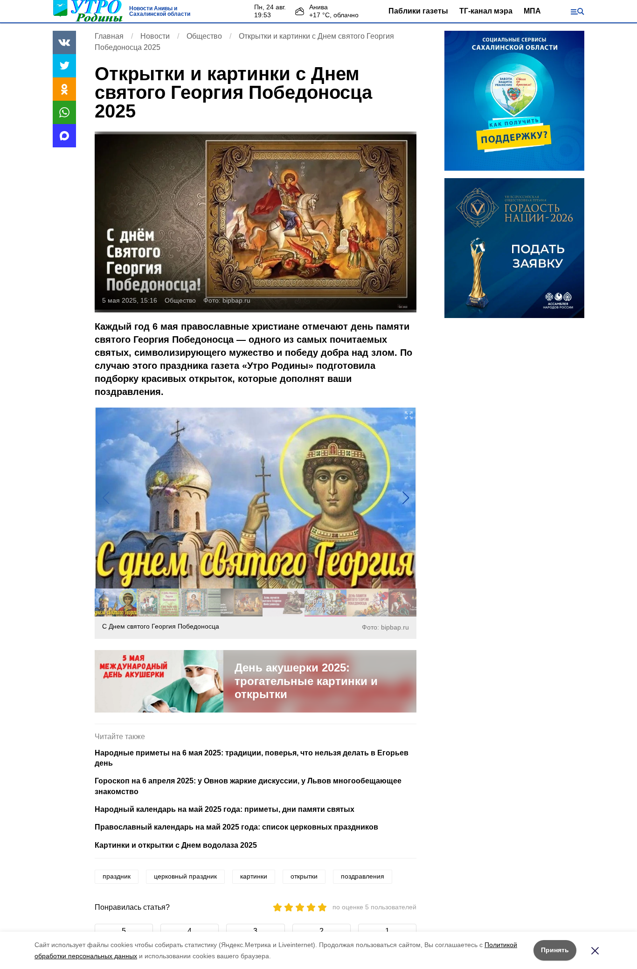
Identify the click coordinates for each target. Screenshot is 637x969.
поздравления (362, 876)
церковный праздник (185, 876)
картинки (253, 876)
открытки (304, 876)
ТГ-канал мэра (485, 11)
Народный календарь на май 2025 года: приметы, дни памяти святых (224, 809)
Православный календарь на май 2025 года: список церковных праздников (236, 827)
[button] (405, 498)
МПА (532, 11)
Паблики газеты (418, 11)
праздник (117, 876)
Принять (555, 950)
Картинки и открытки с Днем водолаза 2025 (176, 845)
